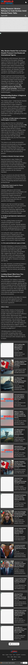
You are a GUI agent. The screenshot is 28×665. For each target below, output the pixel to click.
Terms (14, 654)
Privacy (10, 654)
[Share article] (25, 15)
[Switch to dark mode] (26, 2)
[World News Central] (7, 2)
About (3, 654)
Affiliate (15, 656)
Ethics (8, 656)
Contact (7, 654)
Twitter (15, 659)
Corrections (23, 654)
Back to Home (15, 644)
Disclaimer (18, 654)
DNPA (12, 656)
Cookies (19, 656)
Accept (25, 662)
